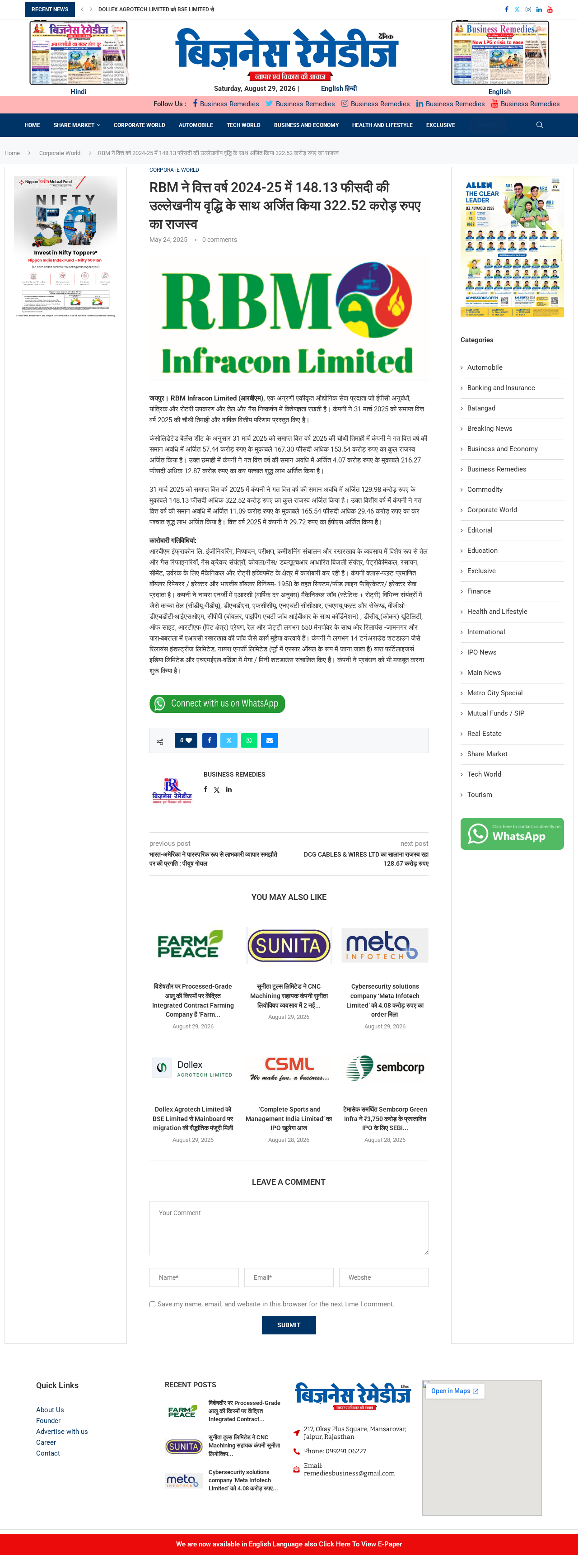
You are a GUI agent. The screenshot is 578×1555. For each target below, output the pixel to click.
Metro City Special (495, 693)
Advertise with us (62, 1432)
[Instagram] (528, 9)
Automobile (196, 125)
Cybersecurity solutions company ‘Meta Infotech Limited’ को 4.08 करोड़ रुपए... (243, 1480)
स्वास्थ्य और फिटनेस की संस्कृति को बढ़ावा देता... (145, 9)
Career (46, 1442)
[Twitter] (517, 9)
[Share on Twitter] (229, 740)
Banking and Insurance (501, 388)
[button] (82, 9)
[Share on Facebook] (209, 740)
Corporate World (139, 125)
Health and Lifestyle (382, 125)
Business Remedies (228, 104)
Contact (48, 1453)
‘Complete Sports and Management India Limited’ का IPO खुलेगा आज (289, 1118)
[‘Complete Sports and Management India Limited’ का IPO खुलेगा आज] (289, 1068)
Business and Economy (306, 125)
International (486, 632)
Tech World (244, 125)
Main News (484, 673)
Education (482, 551)
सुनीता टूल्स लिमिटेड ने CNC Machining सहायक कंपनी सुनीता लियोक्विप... (244, 1445)
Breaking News (490, 428)
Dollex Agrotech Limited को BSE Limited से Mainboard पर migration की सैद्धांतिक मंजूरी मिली (193, 1118)
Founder (48, 1421)
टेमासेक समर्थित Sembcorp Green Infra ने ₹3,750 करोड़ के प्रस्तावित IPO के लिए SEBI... (385, 1118)
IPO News (482, 652)
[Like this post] (189, 740)
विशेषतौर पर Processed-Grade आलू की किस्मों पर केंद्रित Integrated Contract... (244, 1411)
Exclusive (440, 125)
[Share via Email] (269, 740)
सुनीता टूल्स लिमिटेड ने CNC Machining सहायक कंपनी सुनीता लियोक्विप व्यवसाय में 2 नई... (289, 995)
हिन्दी (351, 89)
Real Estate (484, 734)
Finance (479, 591)
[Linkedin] (539, 9)
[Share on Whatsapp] (249, 740)
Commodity (485, 489)
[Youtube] (550, 9)
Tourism (479, 795)
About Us (50, 1410)
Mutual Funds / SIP (495, 713)
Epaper (488, 125)
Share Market (74, 125)
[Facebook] (506, 9)
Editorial (480, 530)
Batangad (481, 408)
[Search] (539, 125)
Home (32, 125)
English (332, 89)
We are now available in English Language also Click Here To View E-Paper (289, 1544)
